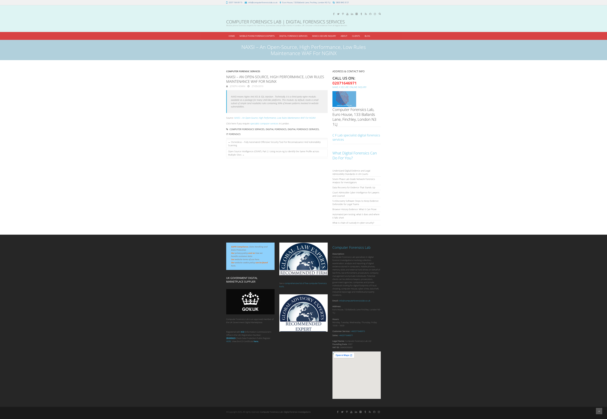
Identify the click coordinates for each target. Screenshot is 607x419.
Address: (336, 306)
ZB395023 (230, 338)
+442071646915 (357, 331)
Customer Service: (341, 331)
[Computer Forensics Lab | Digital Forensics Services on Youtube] (347, 14)
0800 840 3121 (342, 2)
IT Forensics (233, 134)
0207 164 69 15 (235, 2)
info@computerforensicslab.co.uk (262, 2)
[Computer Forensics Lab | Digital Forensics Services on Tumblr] (361, 14)
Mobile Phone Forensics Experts (257, 35)
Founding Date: (339, 344)
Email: (335, 300)
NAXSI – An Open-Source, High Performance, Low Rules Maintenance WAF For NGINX (275, 117)
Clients (356, 35)
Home (232, 35)
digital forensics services (303, 129)
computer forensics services (247, 129)
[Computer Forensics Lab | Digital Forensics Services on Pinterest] (343, 14)
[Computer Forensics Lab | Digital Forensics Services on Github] (370, 14)
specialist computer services (264, 123)
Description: (338, 253)
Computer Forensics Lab (351, 247)
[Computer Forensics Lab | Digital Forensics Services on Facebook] (334, 14)
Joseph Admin (237, 86)
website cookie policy (245, 262)
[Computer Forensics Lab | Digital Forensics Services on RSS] (366, 14)
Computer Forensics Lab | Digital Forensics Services (285, 22)
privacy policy (241, 253)
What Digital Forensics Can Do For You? (354, 155)
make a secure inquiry (324, 35)
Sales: (335, 335)
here (233, 265)
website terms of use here (247, 259)
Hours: (335, 319)
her (255, 341)
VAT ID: (336, 347)
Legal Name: (338, 341)
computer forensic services (243, 71)
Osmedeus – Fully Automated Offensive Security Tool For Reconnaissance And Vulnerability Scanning (274, 144)
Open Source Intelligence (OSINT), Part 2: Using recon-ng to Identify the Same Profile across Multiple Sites (273, 153)
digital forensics (276, 129)
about (344, 35)
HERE (228, 341)
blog (367, 35)
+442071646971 (346, 335)
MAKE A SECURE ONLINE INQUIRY (349, 87)
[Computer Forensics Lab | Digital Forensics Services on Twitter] (338, 14)
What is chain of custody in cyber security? (353, 222)
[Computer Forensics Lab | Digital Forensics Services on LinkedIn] (352, 14)
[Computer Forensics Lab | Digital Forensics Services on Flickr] (357, 14)
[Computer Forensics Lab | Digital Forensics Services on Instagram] (375, 14)
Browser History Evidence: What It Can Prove (354, 209)
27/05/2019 (257, 86)
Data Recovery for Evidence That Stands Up (353, 187)
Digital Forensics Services (293, 35)
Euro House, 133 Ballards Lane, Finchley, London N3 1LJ (306, 2)
